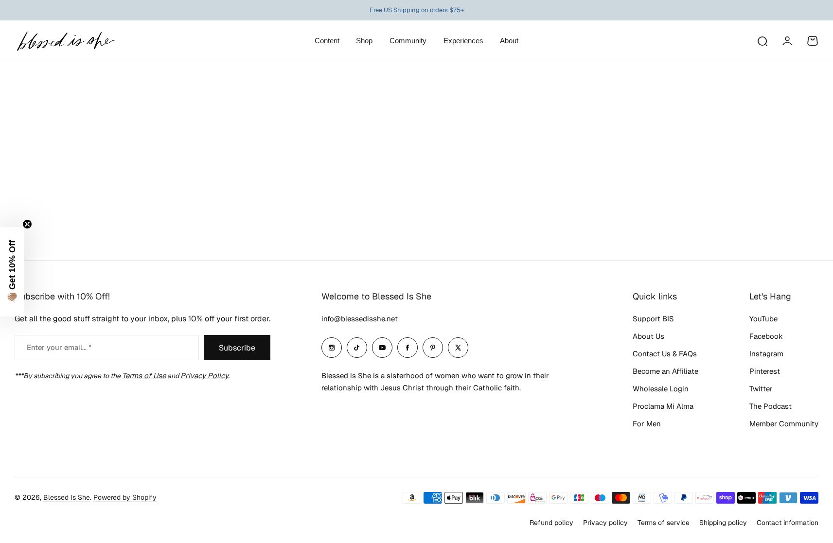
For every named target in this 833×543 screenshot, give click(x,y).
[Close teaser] (27, 224)
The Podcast (770, 406)
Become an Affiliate (665, 371)
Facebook (766, 336)
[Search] (762, 41)
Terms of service (664, 522)
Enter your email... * (59, 347)
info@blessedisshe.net (359, 318)
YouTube (763, 318)
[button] (12, 271)
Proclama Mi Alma (663, 406)
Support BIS (653, 318)
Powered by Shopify (125, 497)
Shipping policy (723, 522)
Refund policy (551, 522)
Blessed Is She (66, 497)
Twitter (761, 388)
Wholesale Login (661, 388)
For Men (647, 423)
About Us (648, 336)
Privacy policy (605, 522)
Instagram (766, 353)
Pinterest (764, 371)
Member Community (783, 423)
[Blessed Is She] (66, 41)
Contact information (787, 522)
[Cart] (812, 41)
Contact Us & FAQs (665, 353)
